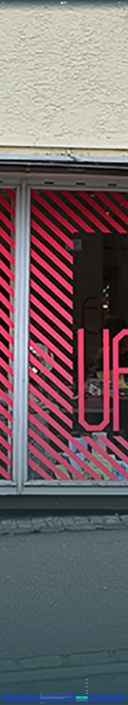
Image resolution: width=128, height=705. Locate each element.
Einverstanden (81, 697)
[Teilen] (87, 691)
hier (63, 698)
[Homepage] (64, 2)
